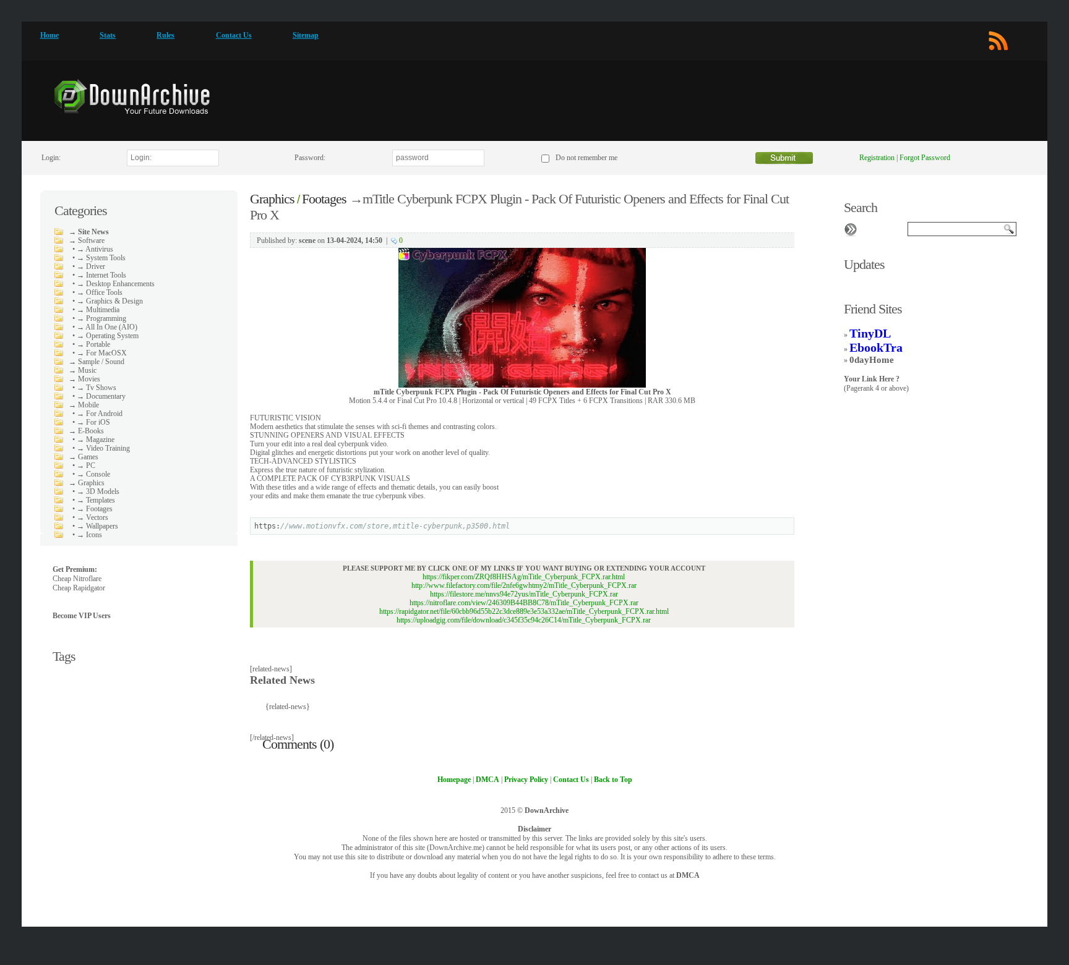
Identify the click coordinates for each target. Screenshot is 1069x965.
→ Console (93, 474)
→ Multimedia (98, 309)
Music (87, 370)
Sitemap (306, 35)
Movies (89, 379)
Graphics (91, 482)
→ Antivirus (95, 249)
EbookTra (876, 347)
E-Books (91, 431)
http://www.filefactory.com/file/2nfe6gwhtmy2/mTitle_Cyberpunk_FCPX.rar (524, 585)
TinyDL (870, 333)
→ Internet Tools (101, 275)
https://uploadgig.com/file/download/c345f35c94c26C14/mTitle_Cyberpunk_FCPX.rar (524, 620)
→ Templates (96, 500)
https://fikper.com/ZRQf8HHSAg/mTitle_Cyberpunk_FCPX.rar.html (524, 576)
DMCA (688, 875)
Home (49, 35)
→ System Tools (101, 257)
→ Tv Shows (96, 387)
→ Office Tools (99, 292)
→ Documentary (101, 396)
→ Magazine (95, 439)
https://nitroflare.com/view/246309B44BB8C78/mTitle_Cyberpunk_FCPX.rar (524, 602)
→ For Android (99, 413)
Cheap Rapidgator (79, 588)
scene (307, 240)
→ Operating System (108, 335)
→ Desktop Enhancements (116, 283)
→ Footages (95, 508)
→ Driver (91, 266)
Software (91, 240)
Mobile (88, 405)
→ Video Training (103, 448)
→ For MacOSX (102, 353)
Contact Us (234, 35)
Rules (165, 35)
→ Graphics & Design (110, 301)
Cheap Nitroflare (77, 578)
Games (88, 457)
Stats (108, 35)
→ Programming (101, 318)
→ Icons (89, 534)
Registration (877, 157)
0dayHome (871, 360)
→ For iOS (93, 422)
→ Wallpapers (97, 526)
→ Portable (93, 344)
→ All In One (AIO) (107, 327)
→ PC (86, 465)
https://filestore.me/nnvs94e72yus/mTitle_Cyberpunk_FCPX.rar (524, 594)
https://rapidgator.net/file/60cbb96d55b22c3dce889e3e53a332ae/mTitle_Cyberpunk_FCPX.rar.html (524, 611)
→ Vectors (92, 517)
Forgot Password (924, 157)
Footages (324, 198)
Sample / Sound (101, 361)
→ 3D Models (98, 491)
